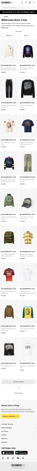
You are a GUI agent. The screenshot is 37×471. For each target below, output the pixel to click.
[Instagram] (7, 459)
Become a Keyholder (9, 416)
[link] (9, 69)
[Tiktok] (12, 459)
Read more (4, 28)
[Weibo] (23, 459)
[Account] (22, 2)
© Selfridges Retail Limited (19, 468)
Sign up (32, 12)
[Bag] (30, 2)
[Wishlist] (26, 2)
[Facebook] (2, 459)
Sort (25, 35)
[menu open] (34, 2)
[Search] (3, 7)
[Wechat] (18, 459)
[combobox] (20, 7)
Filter (8, 35)
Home (6, 16)
